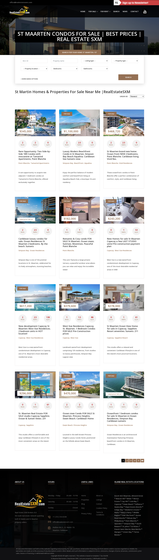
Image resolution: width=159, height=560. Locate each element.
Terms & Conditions (100, 513)
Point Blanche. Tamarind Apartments (34, 163)
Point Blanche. (68, 250)
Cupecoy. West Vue (70, 338)
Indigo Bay (118, 510)
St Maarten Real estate (58, 559)
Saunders (118, 524)
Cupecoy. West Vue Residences (119, 250)
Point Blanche (131, 521)
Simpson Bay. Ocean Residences (31, 250)
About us (99, 495)
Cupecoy (117, 504)
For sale (92, 11)
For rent (105, 11)
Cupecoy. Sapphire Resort (117, 338)
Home (82, 11)
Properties (85, 500)
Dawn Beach (128, 504)
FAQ (83, 508)
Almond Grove (137, 496)
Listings (99, 500)
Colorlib (105, 556)
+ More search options (29, 79)
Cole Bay (133, 501)
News (125, 11)
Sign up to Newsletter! (135, 2)
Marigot (117, 532)
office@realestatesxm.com (21, 2)
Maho (116, 512)
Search (116, 11)
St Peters (135, 526)
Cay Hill (125, 501)
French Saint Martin (122, 529)
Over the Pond (128, 515)
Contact (135, 11)
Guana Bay (118, 507)
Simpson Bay (129, 524)
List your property (85, 559)
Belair (129, 498)
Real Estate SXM (73, 559)
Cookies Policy (101, 508)
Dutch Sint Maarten (122, 496)
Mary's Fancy (126, 512)
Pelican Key (131, 518)
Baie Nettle (136, 529)
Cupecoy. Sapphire (26, 425)
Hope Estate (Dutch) (133, 507)
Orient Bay (127, 532)
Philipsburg (118, 521)
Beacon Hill (120, 498)
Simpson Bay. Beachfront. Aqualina (77, 163)
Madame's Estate (132, 510)
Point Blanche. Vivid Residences (119, 163)
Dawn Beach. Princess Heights (75, 425)
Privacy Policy (86, 513)
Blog (83, 504)
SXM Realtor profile (99, 559)
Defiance (138, 504)
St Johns (125, 526)
